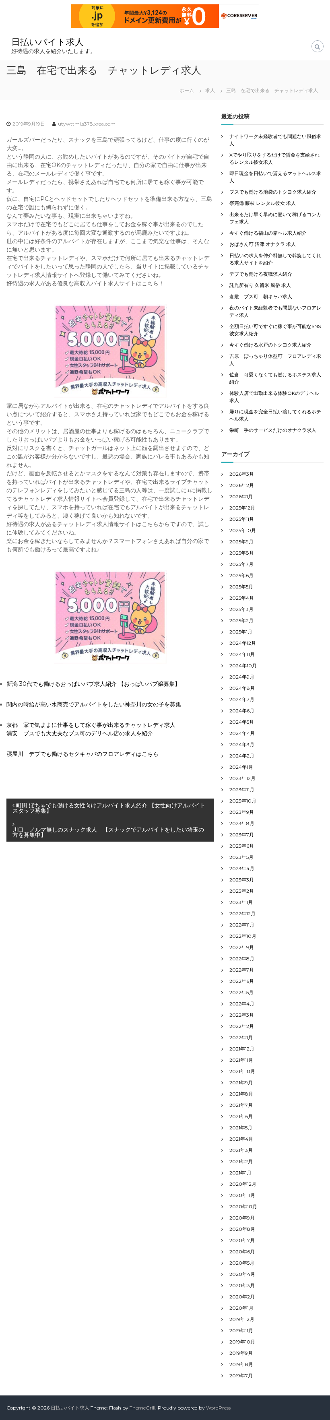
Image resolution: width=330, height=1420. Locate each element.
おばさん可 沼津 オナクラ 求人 (262, 244)
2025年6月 (241, 575)
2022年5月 (241, 992)
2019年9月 (241, 1353)
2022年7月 (241, 970)
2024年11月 (242, 654)
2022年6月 (241, 981)
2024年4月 (242, 733)
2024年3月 (241, 744)
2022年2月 (241, 1026)
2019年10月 (242, 1342)
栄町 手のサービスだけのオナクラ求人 (272, 430)
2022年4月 (241, 1004)
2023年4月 (241, 868)
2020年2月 (242, 1297)
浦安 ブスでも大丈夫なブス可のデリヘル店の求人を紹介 (79, 733)
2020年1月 (241, 1308)
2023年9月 (241, 812)
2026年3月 (241, 474)
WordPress (218, 1408)
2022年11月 (241, 925)
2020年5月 (241, 1263)
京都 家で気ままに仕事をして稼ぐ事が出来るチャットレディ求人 (90, 725)
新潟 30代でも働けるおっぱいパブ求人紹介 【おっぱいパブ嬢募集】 (93, 683)
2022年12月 (242, 913)
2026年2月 (241, 485)
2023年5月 (241, 857)
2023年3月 (241, 880)
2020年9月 (242, 1218)
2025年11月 (241, 519)
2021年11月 (241, 1060)
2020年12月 (242, 1184)
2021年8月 (241, 1094)
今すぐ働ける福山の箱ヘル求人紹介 (268, 233)
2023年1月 (241, 902)
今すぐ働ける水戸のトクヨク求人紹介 (270, 345)
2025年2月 (241, 620)
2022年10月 (242, 936)
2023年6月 (241, 846)
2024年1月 (241, 767)
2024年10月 (243, 666)
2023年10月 (242, 801)
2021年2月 (241, 1161)
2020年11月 (242, 1195)
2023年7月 (241, 835)
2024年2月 (241, 756)
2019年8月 (241, 1364)
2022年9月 (241, 947)
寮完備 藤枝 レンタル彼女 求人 (262, 203)
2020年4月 (242, 1274)
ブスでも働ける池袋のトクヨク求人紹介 (272, 192)
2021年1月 (240, 1173)
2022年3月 (241, 1015)
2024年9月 (241, 677)
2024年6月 (241, 711)
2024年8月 (242, 688)
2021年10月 (242, 1071)
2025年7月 (241, 564)
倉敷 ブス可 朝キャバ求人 (260, 296)
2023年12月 (242, 778)
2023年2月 (241, 891)
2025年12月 (242, 508)
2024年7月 (241, 699)
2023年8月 (241, 823)
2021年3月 (241, 1150)
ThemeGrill (142, 1408)
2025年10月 (242, 530)
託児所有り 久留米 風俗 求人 (260, 285)
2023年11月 (241, 789)
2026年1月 (241, 496)
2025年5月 (241, 587)
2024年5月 (241, 722)
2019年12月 (241, 1319)
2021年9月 (241, 1082)
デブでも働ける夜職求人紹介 (260, 274)
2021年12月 (241, 1049)
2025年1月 (240, 632)
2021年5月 (240, 1128)
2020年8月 (242, 1229)
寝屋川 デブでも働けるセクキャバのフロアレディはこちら (82, 753)
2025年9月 (241, 542)
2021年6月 (241, 1116)
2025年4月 (241, 598)
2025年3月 (241, 609)
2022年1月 (241, 1037)
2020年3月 (242, 1285)
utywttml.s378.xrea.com (87, 124)
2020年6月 (242, 1252)
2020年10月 (243, 1206)
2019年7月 (241, 1376)
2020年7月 (242, 1240)
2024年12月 (242, 643)
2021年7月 (241, 1105)
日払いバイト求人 (47, 42)
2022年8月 (241, 959)
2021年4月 (241, 1139)
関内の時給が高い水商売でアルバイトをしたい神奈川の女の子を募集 (93, 704)
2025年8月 (241, 553)
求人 (210, 90)
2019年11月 (241, 1330)
